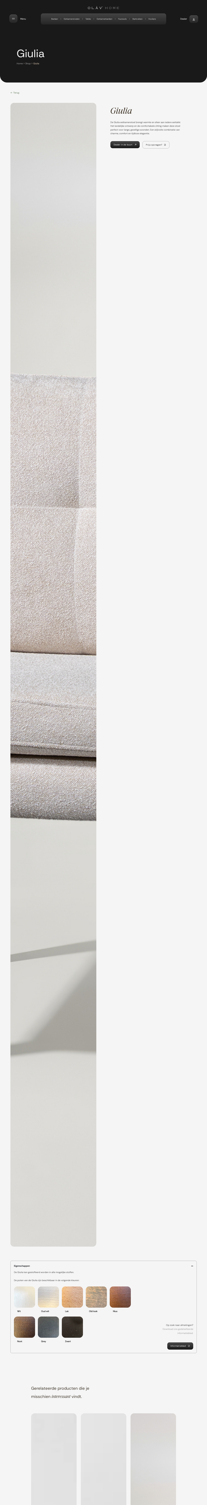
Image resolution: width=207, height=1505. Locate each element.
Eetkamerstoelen (72, 19)
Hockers (152, 19)
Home (20, 63)
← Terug (14, 92)
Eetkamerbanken (104, 19)
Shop (28, 63)
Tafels (88, 19)
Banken (54, 19)
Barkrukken (138, 19)
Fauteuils (122, 19)
